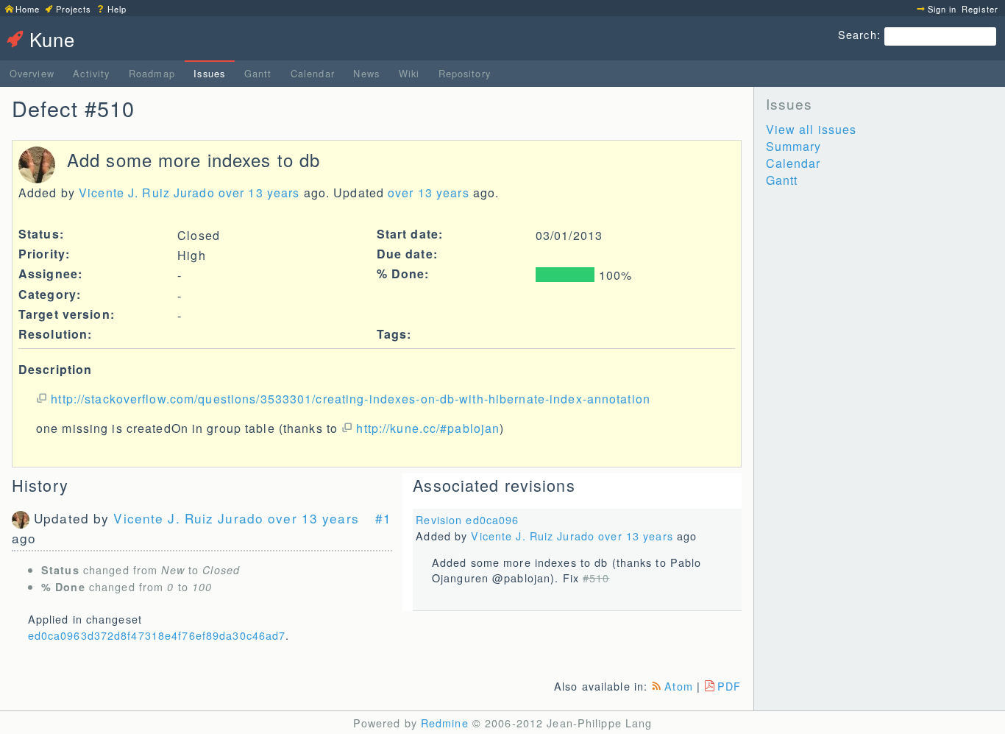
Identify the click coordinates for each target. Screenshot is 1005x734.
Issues (209, 73)
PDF (729, 686)
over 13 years (259, 192)
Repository (464, 73)
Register (980, 9)
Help (117, 9)
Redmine (445, 722)
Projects (73, 9)
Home (27, 9)
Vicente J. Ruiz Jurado (147, 192)
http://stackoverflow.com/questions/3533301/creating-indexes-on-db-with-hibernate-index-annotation (350, 398)
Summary (794, 146)
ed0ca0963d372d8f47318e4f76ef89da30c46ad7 (157, 635)
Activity (91, 73)
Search (857, 34)
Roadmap (152, 73)
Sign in (942, 9)
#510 (596, 577)
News (366, 73)
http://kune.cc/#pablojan (428, 428)
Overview (32, 73)
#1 (383, 518)
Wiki (409, 73)
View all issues (811, 129)
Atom (678, 686)
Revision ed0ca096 (467, 519)
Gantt (258, 73)
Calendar (313, 73)
